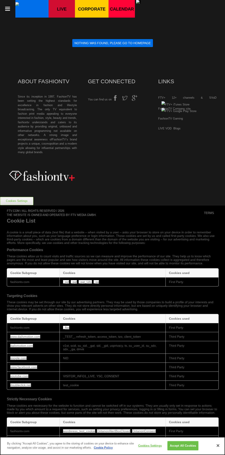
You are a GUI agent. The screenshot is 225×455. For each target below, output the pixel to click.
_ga (96, 282)
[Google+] (136, 98)
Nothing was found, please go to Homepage (112, 43)
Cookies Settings (17, 201)
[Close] (218, 445)
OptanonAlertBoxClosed (113, 431)
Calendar (122, 9)
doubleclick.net (20, 385)
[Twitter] (126, 98)
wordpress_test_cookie (79, 431)
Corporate (91, 9)
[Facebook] (116, 98)
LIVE (161, 128)
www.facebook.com (23, 367)
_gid (66, 282)
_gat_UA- (85, 282)
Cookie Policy (103, 447)
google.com (18, 358)
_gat (74, 282)
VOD (168, 128)
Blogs (177, 128)
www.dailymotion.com (25, 336)
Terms (209, 213)
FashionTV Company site (174, 108)
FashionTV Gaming (170, 118)
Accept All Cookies (183, 445)
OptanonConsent (144, 431)
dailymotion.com (21, 345)
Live (62, 9)
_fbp (66, 327)
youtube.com (19, 376)
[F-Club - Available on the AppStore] (173, 104)
